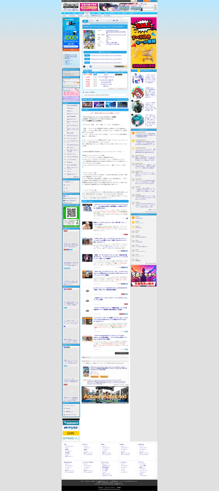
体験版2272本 (75, 10)
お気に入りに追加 (119, 66)
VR (105, 13)
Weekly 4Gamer (70, 108)
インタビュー (80, 15)
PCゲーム (67, 195)
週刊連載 (67, 453)
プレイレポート (72, 15)
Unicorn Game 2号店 (106, 82)
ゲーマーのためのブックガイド (72, 141)
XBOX (74, 13)
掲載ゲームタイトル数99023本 (71, 9)
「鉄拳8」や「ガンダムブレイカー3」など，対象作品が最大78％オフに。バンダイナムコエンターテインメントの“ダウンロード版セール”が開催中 (111, 256)
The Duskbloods (138, 241)
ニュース (67, 60)
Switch (86, 13)
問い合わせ (87, 1)
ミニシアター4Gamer (71, 159)
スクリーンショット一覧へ (122, 99)
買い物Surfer (69, 162)
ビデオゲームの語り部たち (72, 156)
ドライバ (67, 191)
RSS (63, 1)
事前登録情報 (105, 467)
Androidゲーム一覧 (107, 475)
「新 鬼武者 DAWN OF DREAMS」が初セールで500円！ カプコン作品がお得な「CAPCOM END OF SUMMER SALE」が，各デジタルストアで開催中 (145, 143)
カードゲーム (142, 469)
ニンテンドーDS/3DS (88, 462)
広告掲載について (69, 411)
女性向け (99, 13)
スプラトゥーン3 (139, 223)
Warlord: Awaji (138, 227)
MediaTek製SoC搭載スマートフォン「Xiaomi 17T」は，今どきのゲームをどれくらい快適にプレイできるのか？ (145, 197)
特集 (66, 62)
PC (69, 13)
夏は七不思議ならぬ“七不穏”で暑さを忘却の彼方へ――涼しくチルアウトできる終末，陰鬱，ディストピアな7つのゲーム (71, 264)
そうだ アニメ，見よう (72, 138)
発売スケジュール (88, 453)
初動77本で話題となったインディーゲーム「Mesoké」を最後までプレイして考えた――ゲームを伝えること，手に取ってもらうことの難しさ (71, 341)
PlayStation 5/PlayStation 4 (70, 200)
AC (118, 13)
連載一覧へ (76, 176)
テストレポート (125, 465)
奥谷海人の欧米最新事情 (72, 105)
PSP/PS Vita (141, 444)
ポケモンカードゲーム (140, 251)
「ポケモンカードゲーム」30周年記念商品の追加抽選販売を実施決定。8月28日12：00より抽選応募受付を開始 (145, 135)
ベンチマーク (124, 472)
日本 (118, 44)
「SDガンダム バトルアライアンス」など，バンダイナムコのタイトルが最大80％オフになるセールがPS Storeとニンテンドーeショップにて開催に (111, 273)
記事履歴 (147, 0)
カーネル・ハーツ (139, 256)
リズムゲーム (142, 472)
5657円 (88, 77)
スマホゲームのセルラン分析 (72, 126)
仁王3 (136, 232)
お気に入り (140, 0)
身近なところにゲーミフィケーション (72, 168)
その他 (141, 474)
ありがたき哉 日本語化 (72, 164)
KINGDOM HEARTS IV (140, 237)
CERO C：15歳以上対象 (111, 42)
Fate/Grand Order (139, 218)
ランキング (153, 0)
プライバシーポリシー (70, 405)
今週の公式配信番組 (71, 116)
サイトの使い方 (79, 1)
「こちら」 (117, 482)
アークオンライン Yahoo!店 (106, 79)
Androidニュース (106, 465)
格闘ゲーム (142, 467)
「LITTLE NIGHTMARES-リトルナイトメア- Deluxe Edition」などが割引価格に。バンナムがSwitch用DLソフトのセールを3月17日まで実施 (110, 337)
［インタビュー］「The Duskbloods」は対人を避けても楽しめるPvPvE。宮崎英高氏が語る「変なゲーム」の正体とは (71, 380)
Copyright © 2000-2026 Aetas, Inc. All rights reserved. (109, 489)
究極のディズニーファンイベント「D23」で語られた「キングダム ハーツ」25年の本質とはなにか (71, 362)
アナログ (124, 13)
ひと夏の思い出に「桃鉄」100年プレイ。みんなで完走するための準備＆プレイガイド (71, 283)
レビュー (64, 15)
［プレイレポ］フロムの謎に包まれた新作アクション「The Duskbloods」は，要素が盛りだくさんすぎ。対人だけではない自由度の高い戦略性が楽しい (145, 182)
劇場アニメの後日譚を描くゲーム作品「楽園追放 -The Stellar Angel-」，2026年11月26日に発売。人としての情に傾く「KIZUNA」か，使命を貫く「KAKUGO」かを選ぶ (145, 159)
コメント (87, 66)
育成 (115, 44)
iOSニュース (105, 464)
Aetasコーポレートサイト (71, 414)
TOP (65, 13)
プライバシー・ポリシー (110, 487)
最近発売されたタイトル (96, 15)
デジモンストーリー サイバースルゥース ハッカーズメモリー (73, 81)
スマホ (93, 13)
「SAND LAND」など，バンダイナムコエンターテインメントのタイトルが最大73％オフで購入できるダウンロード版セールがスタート (110, 240)
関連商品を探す (112, 88)
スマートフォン (105, 462)
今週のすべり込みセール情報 (72, 130)
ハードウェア (112, 13)
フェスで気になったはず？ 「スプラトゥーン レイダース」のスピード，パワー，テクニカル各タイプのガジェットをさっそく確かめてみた (71, 322)
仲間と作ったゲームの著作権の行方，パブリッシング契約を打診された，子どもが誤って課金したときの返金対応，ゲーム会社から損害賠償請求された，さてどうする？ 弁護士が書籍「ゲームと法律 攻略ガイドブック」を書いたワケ (71, 399)
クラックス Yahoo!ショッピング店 (106, 77)
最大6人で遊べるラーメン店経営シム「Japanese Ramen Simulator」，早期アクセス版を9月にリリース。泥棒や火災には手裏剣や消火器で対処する (145, 166)
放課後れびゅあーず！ (71, 174)
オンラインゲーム (69, 446)
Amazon (106, 74)
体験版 (66, 449)
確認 (95, 74)
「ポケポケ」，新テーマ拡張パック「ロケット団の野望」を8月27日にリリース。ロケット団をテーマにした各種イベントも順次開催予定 (145, 190)
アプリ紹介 (105, 470)
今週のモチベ (70, 110)
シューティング (143, 470)
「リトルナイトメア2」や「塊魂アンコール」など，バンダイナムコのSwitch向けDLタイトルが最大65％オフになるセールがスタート (111, 319)
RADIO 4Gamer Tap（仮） (72, 135)
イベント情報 (142, 465)
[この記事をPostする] (84, 66)
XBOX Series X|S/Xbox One (71, 198)
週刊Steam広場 (70, 132)
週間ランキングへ (152, 209)
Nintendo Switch (68, 202)
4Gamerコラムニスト (71, 154)
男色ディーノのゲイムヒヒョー (72, 122)
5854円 (88, 79)
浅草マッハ (106, 86)
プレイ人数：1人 (110, 44)
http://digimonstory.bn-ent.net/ (112, 30)
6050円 (88, 86)
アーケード (141, 462)
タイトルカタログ (88, 454)
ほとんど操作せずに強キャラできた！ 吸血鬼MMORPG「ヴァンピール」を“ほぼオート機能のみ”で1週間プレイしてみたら (71, 304)
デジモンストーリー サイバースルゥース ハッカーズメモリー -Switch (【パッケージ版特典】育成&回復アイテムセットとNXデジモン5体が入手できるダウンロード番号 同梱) (108, 368)
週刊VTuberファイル (71, 119)
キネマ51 (69, 171)
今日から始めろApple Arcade (73, 144)
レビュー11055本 (67, 10)
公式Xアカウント (70, 1)
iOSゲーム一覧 (106, 474)
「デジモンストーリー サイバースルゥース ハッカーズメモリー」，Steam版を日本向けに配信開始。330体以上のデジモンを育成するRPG (111, 206)
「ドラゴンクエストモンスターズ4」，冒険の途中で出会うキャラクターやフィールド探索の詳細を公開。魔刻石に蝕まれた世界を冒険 (145, 151)
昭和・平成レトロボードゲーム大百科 (72, 151)
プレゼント (68, 184)
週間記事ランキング (70, 181)
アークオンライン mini (106, 84)
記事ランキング (69, 456)
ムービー (87, 15)
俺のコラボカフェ (71, 147)
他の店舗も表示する (122, 88)
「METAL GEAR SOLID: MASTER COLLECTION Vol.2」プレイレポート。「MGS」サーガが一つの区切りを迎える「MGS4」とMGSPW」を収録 (145, 205)
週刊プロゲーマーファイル (72, 113)
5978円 (88, 84)
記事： (75, 82)
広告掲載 (119, 487)
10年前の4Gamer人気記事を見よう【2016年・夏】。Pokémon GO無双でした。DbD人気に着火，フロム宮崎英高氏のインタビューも (71, 245)
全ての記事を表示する (122, 353)
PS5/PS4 (80, 13)
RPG (107, 40)
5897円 (88, 82)
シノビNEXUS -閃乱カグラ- (141, 246)
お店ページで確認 (88, 74)
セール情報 (105, 469)
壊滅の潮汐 (138, 260)
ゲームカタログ (107, 15)
